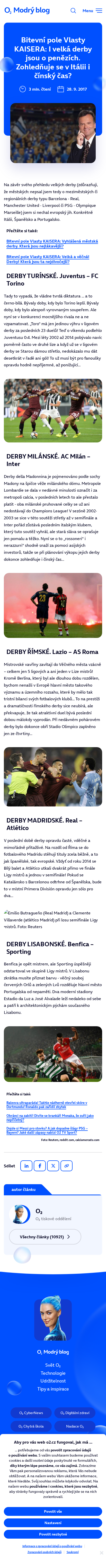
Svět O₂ (53, 1365)
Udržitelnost (53, 1381)
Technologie (53, 1373)
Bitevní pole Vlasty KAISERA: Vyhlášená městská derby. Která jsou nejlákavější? (52, 243)
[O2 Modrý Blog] (27, 10)
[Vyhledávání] (73, 10)
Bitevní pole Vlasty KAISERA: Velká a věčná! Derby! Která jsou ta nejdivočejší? (47, 259)
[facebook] (40, 1165)
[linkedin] (26, 1165)
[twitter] (53, 1165)
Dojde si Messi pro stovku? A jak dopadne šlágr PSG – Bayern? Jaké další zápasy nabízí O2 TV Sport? (47, 1130)
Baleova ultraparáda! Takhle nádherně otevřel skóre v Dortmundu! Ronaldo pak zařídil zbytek (46, 1104)
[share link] (66, 1165)
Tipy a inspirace (53, 1389)
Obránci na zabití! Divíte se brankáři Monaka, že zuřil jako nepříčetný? (50, 1117)
